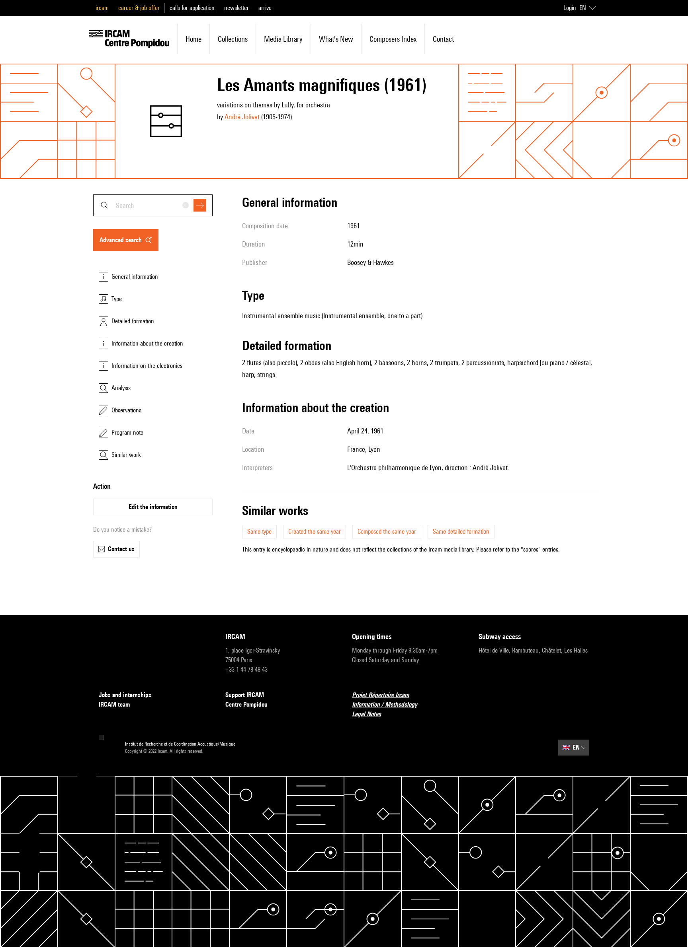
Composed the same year (387, 531)
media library (283, 39)
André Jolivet (242, 117)
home (193, 39)
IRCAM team (114, 704)
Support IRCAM (244, 695)
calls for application (192, 8)
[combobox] (153, 205)
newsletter (236, 8)
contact (443, 39)
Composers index (392, 39)
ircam (102, 8)
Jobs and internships (125, 695)
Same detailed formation (461, 531)
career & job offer (139, 8)
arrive (265, 8)
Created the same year (314, 531)
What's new (336, 39)
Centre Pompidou (246, 704)
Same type (259, 531)
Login (569, 8)
